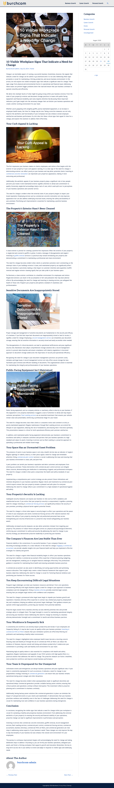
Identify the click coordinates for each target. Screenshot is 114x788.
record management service (42, 338)
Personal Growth (89, 29)
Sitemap (69, 785)
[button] (108, 3)
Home (32, 69)
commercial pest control (25, 457)
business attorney (40, 590)
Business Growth (89, 19)
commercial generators (37, 674)
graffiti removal (19, 256)
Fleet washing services (28, 415)
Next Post (68, 775)
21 (101, 61)
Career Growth (88, 23)
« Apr (96, 75)
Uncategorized (88, 33)
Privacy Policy (62, 785)
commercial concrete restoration (17, 174)
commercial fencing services (35, 504)
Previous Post (11, 775)
